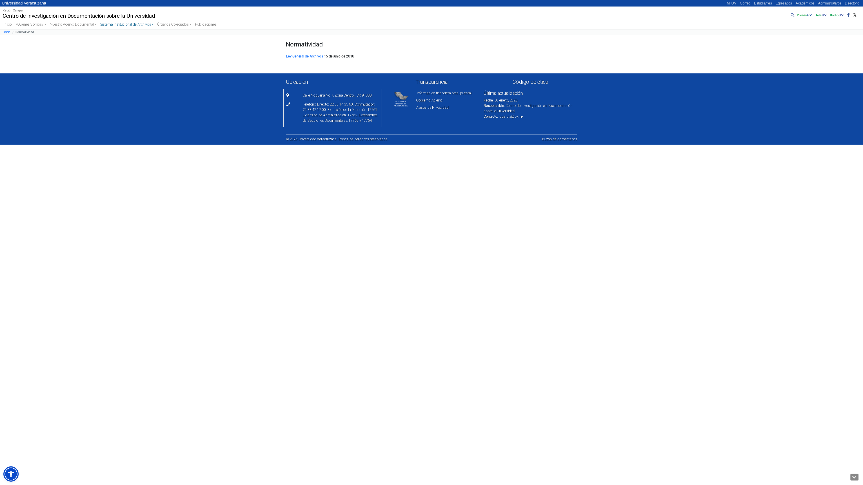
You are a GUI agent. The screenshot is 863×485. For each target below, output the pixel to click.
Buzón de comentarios (559, 139)
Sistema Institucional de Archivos (125, 24)
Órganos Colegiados (173, 24)
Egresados (784, 3)
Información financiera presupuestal (443, 93)
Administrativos (829, 3)
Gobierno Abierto (429, 100)
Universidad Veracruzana (24, 3)
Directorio (852, 3)
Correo (745, 3)
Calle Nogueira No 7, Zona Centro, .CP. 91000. (338, 95)
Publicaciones (205, 24)
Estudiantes (763, 3)
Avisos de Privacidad (432, 107)
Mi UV (731, 3)
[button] (791, 15)
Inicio (8, 24)
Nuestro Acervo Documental (72, 24)
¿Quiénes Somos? (30, 24)
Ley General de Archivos (304, 56)
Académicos (805, 3)
